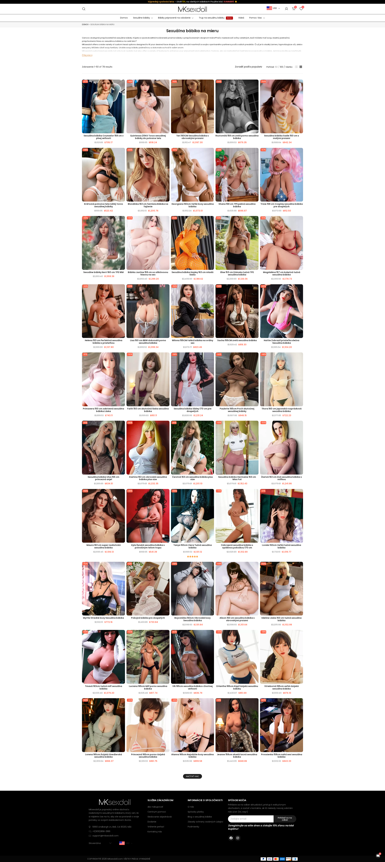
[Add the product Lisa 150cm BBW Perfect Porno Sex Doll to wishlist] (166, 289)
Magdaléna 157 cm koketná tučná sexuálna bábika (281, 273)
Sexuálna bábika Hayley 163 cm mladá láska (192, 273)
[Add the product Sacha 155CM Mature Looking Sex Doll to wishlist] (256, 289)
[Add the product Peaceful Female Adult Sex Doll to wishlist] (166, 566)
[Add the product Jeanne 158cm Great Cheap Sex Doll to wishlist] (256, 703)
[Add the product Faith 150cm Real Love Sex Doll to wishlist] (166, 357)
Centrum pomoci (157, 811)
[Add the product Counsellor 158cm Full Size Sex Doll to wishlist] (122, 84)
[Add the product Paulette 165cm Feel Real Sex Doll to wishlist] (256, 357)
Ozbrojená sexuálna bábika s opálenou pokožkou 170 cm (237, 546)
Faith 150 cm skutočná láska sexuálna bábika (148, 410)
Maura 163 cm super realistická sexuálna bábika (103, 546)
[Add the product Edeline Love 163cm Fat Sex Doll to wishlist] (300, 566)
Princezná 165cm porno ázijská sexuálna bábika (148, 756)
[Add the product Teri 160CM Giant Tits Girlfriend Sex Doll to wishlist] (211, 84)
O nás (191, 806)
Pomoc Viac (255, 17)
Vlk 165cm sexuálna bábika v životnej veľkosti (192, 687)
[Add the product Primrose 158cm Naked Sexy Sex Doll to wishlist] (300, 703)
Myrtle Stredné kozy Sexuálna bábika (103, 617)
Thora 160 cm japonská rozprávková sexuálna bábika (282, 410)
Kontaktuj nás (155, 831)
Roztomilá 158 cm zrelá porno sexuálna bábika (237, 137)
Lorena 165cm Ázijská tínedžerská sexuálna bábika (103, 756)
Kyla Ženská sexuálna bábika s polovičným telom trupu (148, 546)
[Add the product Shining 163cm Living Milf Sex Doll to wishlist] (300, 425)
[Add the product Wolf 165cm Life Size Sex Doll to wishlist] (211, 634)
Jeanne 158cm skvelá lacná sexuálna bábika (237, 756)
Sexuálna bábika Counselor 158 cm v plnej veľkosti (103, 137)
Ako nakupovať (155, 806)
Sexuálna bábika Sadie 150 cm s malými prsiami (281, 137)
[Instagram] (238, 838)
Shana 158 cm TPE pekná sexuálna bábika (237, 205)
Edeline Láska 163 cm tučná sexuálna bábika (282, 619)
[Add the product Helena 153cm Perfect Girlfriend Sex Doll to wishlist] (122, 289)
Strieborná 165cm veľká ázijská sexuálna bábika (281, 687)
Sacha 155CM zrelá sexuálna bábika (237, 340)
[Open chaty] (378, 855)
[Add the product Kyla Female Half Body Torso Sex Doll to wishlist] (166, 494)
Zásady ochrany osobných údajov (205, 821)
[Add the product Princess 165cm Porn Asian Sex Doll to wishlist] (166, 703)
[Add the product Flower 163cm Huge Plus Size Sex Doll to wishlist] (166, 425)
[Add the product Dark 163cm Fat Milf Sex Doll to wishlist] (122, 634)
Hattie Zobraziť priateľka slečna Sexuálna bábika (281, 341)
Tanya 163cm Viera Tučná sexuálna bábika (192, 546)
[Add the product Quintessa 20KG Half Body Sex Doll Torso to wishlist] (166, 84)
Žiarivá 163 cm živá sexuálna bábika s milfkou (281, 478)
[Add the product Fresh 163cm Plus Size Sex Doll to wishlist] (211, 425)
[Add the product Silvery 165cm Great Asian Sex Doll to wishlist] (300, 634)
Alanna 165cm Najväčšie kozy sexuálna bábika (192, 756)
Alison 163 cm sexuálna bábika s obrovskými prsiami (237, 619)
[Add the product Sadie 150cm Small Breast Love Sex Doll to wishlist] (300, 84)
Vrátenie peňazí (156, 826)
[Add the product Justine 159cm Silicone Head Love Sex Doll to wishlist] (166, 221)
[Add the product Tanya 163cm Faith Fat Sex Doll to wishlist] (211, 494)
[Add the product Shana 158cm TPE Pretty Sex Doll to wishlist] (256, 152)
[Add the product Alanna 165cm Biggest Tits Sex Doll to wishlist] (211, 703)
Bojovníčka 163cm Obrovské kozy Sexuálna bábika (192, 619)
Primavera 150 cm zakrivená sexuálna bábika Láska (103, 410)
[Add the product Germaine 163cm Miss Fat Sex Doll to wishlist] (256, 425)
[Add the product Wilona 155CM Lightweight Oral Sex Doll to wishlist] (211, 289)
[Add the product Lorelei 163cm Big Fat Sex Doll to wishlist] (300, 494)
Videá (241, 17)
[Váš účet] (286, 9)
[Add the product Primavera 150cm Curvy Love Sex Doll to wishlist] (122, 357)
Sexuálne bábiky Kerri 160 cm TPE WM (103, 272)
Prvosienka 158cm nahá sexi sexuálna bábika (281, 756)
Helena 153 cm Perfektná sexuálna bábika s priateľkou (103, 341)
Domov (124, 17)
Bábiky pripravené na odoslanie (174, 17)
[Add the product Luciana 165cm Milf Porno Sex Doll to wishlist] (166, 634)
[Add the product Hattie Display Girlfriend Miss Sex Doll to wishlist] (300, 289)
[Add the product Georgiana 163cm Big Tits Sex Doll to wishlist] (211, 152)
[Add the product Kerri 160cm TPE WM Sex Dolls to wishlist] (122, 221)
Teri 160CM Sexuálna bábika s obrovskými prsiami (192, 137)
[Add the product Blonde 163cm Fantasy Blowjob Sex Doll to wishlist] (166, 152)
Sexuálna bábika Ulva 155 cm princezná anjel (103, 478)
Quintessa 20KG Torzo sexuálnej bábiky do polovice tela (148, 137)
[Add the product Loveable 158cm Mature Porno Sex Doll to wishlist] (256, 84)
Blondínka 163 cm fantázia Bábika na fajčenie (148, 205)
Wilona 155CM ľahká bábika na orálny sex (192, 341)
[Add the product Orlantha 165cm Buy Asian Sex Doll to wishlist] (256, 634)
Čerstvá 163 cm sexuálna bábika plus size (192, 478)
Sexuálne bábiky (141, 17)
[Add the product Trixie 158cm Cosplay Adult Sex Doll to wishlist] (300, 152)
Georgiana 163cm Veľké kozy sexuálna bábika (192, 205)
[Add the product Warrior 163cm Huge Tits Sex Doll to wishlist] (211, 566)
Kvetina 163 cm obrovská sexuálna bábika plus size (148, 478)
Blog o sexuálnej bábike (200, 816)
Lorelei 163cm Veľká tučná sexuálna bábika (281, 546)
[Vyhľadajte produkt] (84, 9)
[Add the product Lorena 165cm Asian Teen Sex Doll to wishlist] (122, 703)
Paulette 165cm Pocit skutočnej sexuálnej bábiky (237, 410)
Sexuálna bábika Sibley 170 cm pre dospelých (192, 410)
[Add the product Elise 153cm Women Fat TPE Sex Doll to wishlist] (256, 221)
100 (281, 67)
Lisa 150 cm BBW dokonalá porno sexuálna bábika (148, 341)
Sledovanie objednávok (160, 816)
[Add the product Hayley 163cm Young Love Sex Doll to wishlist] (211, 221)
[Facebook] (231, 838)
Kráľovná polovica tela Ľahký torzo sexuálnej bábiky (103, 205)
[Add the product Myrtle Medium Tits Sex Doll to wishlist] (122, 566)
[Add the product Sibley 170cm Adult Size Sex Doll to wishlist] (211, 357)
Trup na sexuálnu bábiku (215, 17)
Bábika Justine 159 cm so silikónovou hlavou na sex (148, 273)
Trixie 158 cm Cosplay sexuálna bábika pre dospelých (281, 205)
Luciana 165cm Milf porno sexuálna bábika (148, 687)
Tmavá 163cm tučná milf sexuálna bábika (103, 687)
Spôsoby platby (196, 811)
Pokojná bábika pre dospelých (148, 617)
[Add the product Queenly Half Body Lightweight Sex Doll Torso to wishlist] (122, 152)
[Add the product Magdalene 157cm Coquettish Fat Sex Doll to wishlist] (300, 221)
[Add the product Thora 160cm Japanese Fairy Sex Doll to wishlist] (300, 357)
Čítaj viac (86, 55)
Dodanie (152, 821)
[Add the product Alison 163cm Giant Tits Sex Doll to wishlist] (256, 566)
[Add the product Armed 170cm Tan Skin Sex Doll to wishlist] (256, 494)
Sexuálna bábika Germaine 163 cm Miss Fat (237, 478)
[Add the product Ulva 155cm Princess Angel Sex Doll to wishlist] (122, 425)
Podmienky (193, 826)
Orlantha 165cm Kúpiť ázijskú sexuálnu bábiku (237, 687)
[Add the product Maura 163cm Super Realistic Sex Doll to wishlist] (122, 494)
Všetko (289, 67)
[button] (296, 67)
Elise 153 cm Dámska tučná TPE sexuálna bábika (237, 273)
